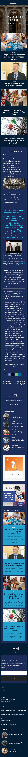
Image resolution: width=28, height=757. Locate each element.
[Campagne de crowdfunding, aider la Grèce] (6, 416)
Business (14, 13)
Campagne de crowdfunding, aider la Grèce (17, 417)
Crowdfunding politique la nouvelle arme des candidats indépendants (14, 84)
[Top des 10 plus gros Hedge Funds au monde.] (6, 447)
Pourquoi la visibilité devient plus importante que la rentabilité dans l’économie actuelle (14, 140)
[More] (22, 374)
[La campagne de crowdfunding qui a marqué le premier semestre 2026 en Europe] (14, 97)
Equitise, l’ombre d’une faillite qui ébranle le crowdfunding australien (17, 425)
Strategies (14, 136)
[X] (12, 374)
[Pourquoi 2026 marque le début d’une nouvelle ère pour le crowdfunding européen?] (14, 42)
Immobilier (14, 429)
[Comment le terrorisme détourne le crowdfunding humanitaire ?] (6, 440)
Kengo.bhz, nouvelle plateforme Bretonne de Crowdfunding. (20, 383)
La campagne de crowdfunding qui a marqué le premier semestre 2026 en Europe (14, 112)
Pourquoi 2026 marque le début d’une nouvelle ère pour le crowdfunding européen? (14, 56)
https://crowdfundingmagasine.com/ (14, 396)
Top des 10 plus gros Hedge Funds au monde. (18, 448)
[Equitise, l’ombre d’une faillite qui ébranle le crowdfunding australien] (6, 424)
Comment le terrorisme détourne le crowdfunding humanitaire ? (18, 440)
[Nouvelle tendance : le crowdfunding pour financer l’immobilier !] (6, 432)
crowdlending (22, 263)
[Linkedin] (19, 374)
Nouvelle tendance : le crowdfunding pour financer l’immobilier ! (18, 432)
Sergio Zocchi (14, 265)
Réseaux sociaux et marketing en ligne (7, 382)
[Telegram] (15, 652)
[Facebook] (9, 374)
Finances (14, 81)
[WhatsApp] (16, 374)
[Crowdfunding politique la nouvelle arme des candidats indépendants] (14, 71)
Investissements (15, 445)
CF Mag (10, 23)
